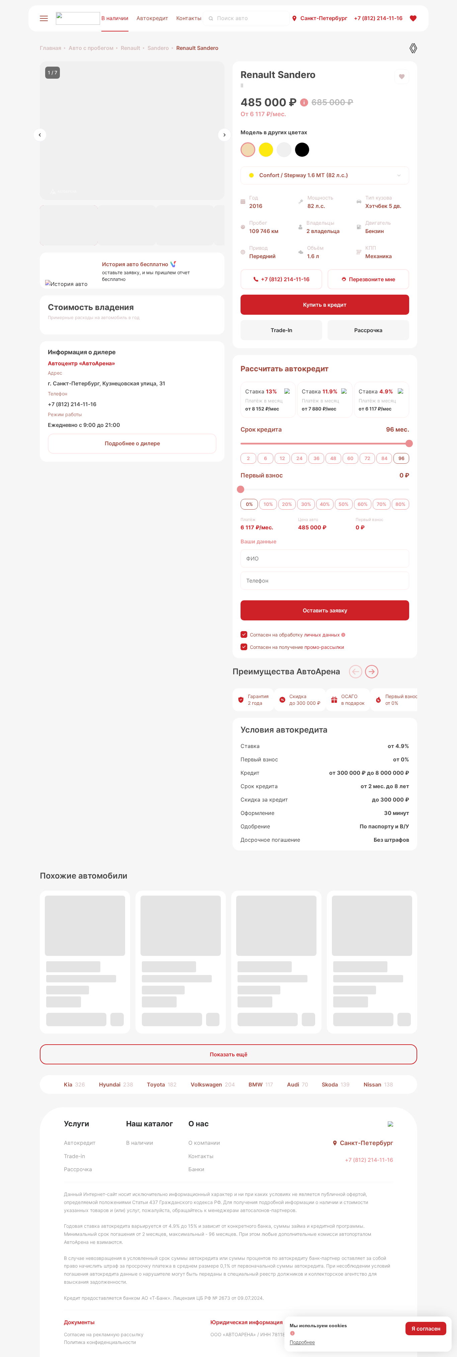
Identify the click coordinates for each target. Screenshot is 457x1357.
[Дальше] (371, 671)
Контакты (188, 18)
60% (363, 504)
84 (384, 458)
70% (381, 504)
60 (350, 458)
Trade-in (74, 1156)
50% (344, 504)
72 (367, 458)
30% (306, 504)
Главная (50, 48)
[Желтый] (266, 149)
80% (400, 504)
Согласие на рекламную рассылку (104, 1334)
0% (249, 504)
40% (325, 504)
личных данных (322, 634)
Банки (196, 1169)
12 (282, 458)
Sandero (158, 48)
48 (333, 458)
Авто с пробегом (91, 48)
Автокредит (152, 18)
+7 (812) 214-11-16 (72, 404)
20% (287, 504)
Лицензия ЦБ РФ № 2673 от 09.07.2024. (218, 1298)
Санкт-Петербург (323, 18)
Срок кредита (261, 429)
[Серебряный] (284, 149)
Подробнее (302, 1342)
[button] (132, 270)
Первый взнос (262, 475)
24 (299, 458)
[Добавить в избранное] (401, 76)
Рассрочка (78, 1169)
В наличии (114, 18)
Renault (130, 48)
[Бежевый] (248, 149)
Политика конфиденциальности (100, 1342)
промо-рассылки (324, 647)
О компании (204, 1142)
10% (268, 504)
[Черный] (302, 149)
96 (401, 458)
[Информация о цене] (304, 102)
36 (316, 458)
